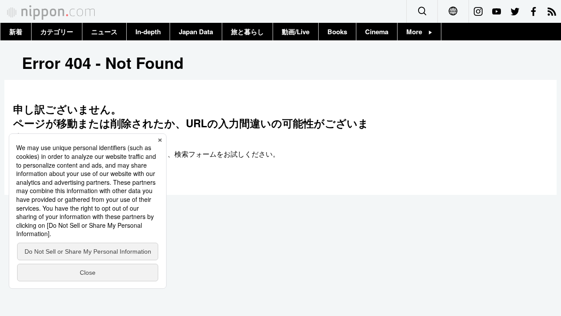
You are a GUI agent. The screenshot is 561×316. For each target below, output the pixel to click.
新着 (15, 31)
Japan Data (196, 31)
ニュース (104, 31)
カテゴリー (56, 31)
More (417, 31)
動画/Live (295, 31)
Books (337, 31)
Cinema (376, 31)
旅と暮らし (247, 31)
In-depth (148, 31)
